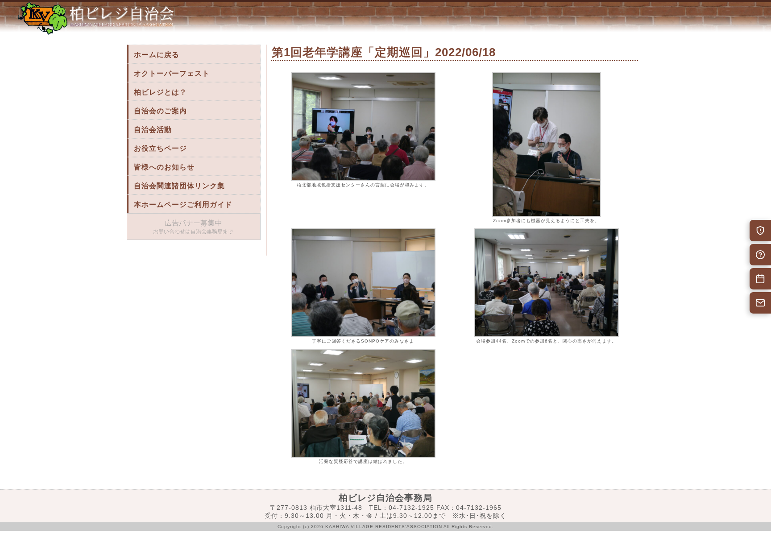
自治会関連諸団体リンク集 (179, 186)
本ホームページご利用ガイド (183, 204)
